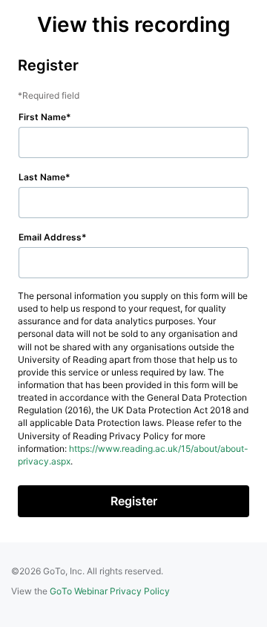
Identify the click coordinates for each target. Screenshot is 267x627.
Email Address (50, 237)
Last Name (42, 177)
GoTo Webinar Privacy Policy (110, 591)
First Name (42, 116)
